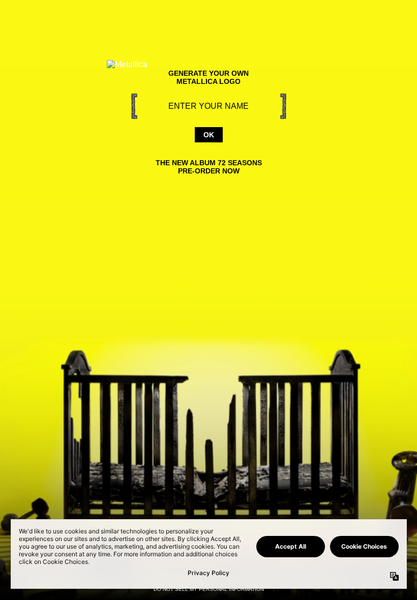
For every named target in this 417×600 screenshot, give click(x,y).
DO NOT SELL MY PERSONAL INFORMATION (209, 589)
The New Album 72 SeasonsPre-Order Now (209, 167)
